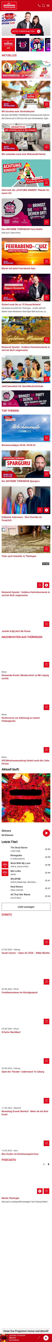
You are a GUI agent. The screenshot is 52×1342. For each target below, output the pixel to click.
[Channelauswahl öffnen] (43, 5)
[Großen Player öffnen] (38, 1338)
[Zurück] (43, 1164)
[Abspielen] (46, 1338)
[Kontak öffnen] (39, 5)
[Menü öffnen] (48, 5)
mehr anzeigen (26, 906)
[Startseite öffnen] (9, 6)
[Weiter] (48, 1164)
